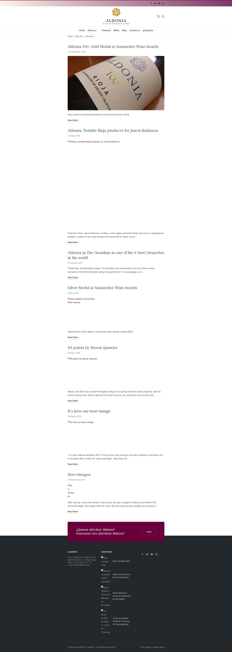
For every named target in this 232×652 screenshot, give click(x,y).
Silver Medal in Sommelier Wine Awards (102, 287)
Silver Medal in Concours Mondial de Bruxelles (121, 596)
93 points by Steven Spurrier (92, 347)
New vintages (79, 474)
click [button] (149, 531)
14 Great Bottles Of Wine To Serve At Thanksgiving (121, 621)
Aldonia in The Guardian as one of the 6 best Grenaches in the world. (116, 255)
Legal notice (158, 647)
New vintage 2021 (121, 561)
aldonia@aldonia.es (82, 565)
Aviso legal (145, 647)
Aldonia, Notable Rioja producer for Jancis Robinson (113, 130)
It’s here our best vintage (89, 411)
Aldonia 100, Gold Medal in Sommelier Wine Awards (113, 46)
